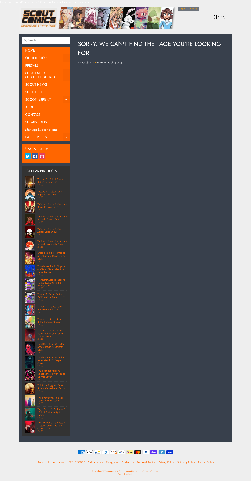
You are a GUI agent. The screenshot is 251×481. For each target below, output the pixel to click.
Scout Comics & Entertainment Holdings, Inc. (124, 471)
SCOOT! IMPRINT (47, 100)
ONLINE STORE (47, 58)
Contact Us (127, 462)
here (94, 62)
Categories (112, 462)
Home (51, 462)
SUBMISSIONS (36, 122)
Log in (182, 9)
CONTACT (32, 114)
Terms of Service (146, 462)
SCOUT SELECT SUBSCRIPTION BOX (47, 75)
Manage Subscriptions (41, 129)
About (61, 462)
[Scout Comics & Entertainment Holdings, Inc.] (97, 19)
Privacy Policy (166, 462)
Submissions (95, 462)
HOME (30, 50)
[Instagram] (42, 156)
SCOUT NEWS (36, 84)
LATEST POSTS (47, 138)
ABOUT (30, 107)
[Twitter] (28, 156)
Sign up (193, 9)
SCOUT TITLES (35, 92)
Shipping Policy (186, 462)
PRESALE (31, 65)
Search (41, 462)
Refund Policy (206, 462)
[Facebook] (35, 156)
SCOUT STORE (77, 462)
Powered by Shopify (125, 474)
